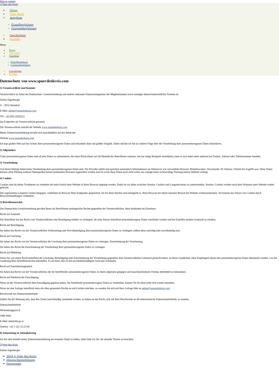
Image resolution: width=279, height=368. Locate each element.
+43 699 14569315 (15, 116)
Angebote (16, 17)
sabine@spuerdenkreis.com (22, 110)
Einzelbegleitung (22, 24)
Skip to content (7, 1)
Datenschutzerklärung (20, 360)
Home (14, 10)
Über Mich (17, 14)
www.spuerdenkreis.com (54, 127)
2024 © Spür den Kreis (21, 356)
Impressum (13, 363)
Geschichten (18, 35)
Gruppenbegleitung (23, 28)
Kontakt (15, 39)
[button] (139, 44)
